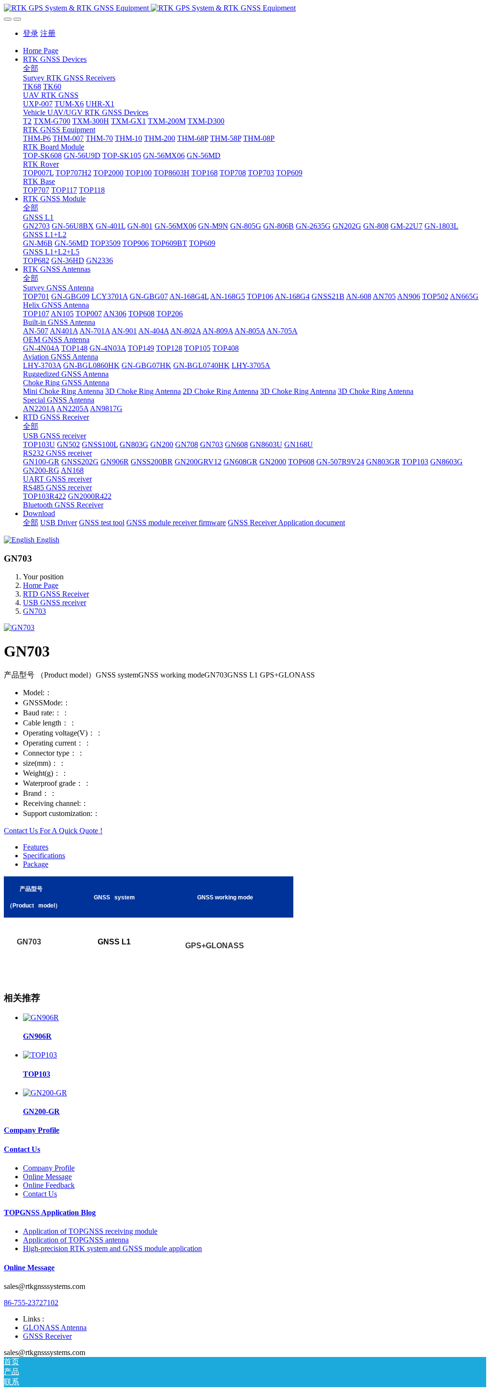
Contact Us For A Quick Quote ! (53, 831)
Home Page (40, 50)
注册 (48, 33)
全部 (30, 68)
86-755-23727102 (31, 1303)
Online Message (47, 1177)
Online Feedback (49, 1185)
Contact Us (22, 1149)
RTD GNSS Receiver (56, 594)
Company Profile (31, 1130)
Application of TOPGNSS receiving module (90, 1231)
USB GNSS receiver (54, 602)
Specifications (44, 855)
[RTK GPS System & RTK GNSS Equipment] (245, 8)
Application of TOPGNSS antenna (76, 1240)
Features (35, 847)
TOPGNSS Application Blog (50, 1212)
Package (35, 864)
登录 (30, 33)
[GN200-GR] (45, 1093)
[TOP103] (40, 1055)
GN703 (34, 611)
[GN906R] (41, 1017)
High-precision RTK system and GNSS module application (112, 1248)
